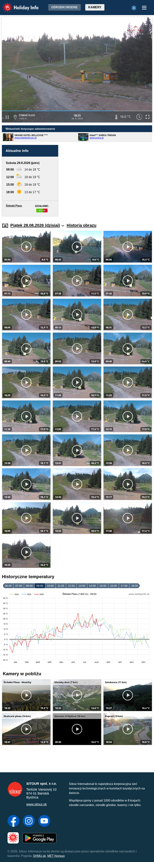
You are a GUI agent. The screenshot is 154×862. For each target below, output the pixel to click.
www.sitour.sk (36, 804)
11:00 (61, 585)
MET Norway (56, 855)
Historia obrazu (81, 225)
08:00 (29, 585)
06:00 (8, 585)
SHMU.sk (39, 855)
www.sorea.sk (97, 137)
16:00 (113, 585)
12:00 (71, 585)
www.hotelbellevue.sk (25, 137)
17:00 (124, 585)
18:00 (134, 585)
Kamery (94, 7)
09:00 (39, 585)
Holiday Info (17, 5)
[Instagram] (29, 821)
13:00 (82, 585)
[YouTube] (44, 821)
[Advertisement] (107, 180)
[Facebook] (13, 821)
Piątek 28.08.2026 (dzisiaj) (35, 225)
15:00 (103, 585)
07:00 (18, 585)
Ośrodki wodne (64, 7)
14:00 (92, 585)
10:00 (50, 585)
